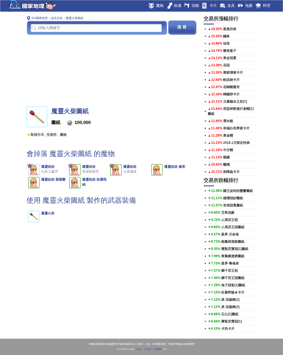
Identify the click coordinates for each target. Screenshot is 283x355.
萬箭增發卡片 (233, 72)
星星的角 (229, 29)
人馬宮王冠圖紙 (232, 227)
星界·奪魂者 (230, 263)
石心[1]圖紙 (229, 314)
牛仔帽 (228, 150)
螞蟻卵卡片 (231, 94)
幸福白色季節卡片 (236, 128)
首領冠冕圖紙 (233, 205)
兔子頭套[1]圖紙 (233, 285)
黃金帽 (228, 135)
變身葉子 (229, 50)
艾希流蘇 (228, 212)
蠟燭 (226, 164)
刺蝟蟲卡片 (231, 171)
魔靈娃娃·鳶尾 (174, 166)
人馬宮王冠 (229, 220)
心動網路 (158, 349)
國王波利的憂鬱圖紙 (238, 191)
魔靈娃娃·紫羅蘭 (53, 179)
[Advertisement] (112, 70)
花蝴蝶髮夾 (231, 87)
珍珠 (226, 43)
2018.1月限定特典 (236, 142)
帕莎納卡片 (231, 79)
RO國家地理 (30, 6)
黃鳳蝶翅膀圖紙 (232, 256)
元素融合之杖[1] (235, 101)
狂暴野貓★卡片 (232, 292)
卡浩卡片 (228, 328)
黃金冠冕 (229, 58)
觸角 (226, 36)
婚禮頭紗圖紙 (233, 198)
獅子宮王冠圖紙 (232, 278)
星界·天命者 (230, 234)
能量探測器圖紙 (232, 241)
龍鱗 (226, 157)
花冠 (226, 65)
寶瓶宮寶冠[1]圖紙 (234, 249)
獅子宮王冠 (229, 270)
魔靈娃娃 (47, 166)
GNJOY (148, 349)
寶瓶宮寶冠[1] (231, 321)
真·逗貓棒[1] (230, 299)
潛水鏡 (228, 121)
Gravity (139, 349)
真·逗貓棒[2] (230, 307)
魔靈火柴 (47, 213)
